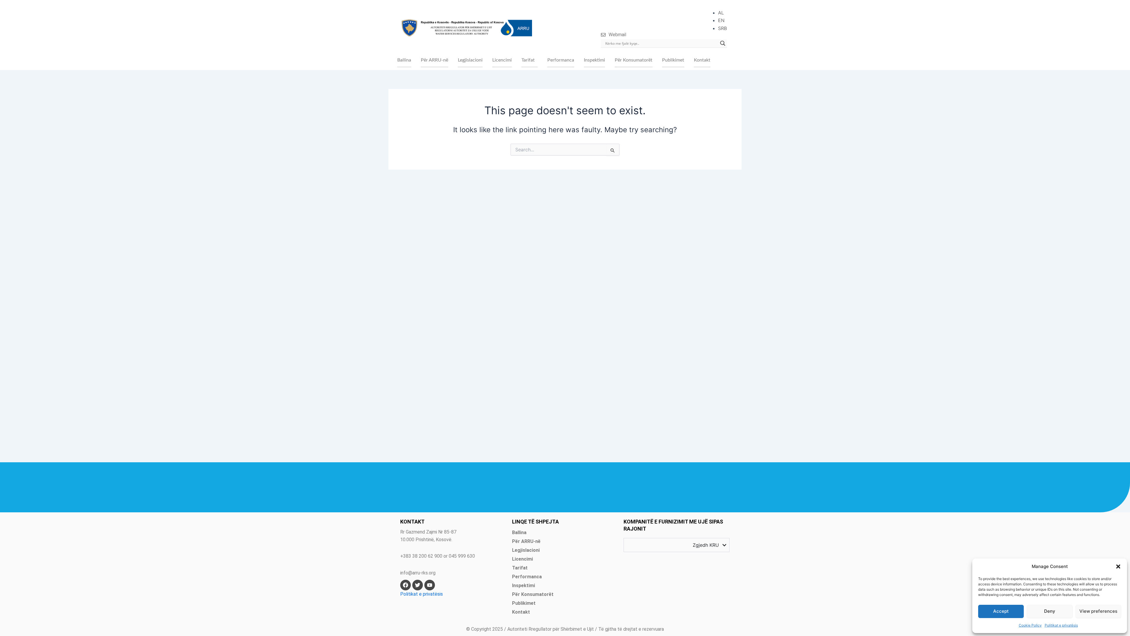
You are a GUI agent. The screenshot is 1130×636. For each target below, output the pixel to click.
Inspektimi (594, 60)
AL (721, 13)
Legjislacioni (470, 60)
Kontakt (702, 60)
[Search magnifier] (723, 43)
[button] (1118, 566)
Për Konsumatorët (633, 60)
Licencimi (502, 60)
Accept (1001, 611)
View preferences (1098, 611)
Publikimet (673, 60)
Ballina (404, 60)
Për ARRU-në (434, 60)
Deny (1049, 611)
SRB (722, 28)
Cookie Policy (1030, 625)
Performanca (560, 60)
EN (721, 20)
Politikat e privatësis (1061, 625)
